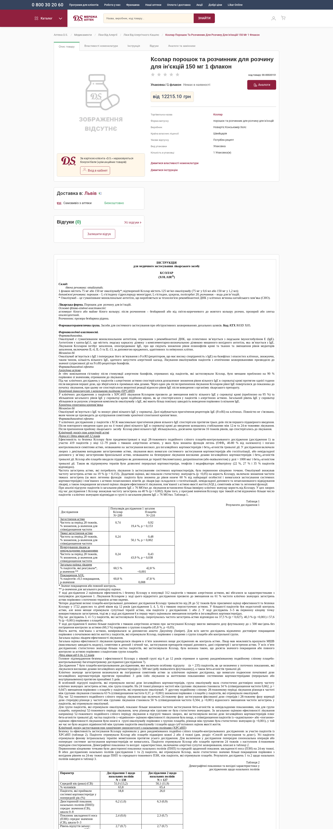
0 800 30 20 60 (47, 5)
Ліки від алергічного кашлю (141, 34)
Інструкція (134, 45)
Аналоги (264, 85)
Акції (199, 4)
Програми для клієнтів (83, 4)
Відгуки (154, 45)
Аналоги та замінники (181, 45)
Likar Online (235, 4)
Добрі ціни (215, 4)
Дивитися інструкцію (164, 170)
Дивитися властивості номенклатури (174, 163)
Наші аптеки (153, 4)
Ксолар (218, 114)
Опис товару (67, 46)
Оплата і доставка (179, 4)
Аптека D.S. (61, 34)
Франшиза (133, 4)
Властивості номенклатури (101, 45)
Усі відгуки (131, 222)
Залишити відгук (99, 234)
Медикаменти (83, 34)
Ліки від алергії (107, 34)
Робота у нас (112, 4)
